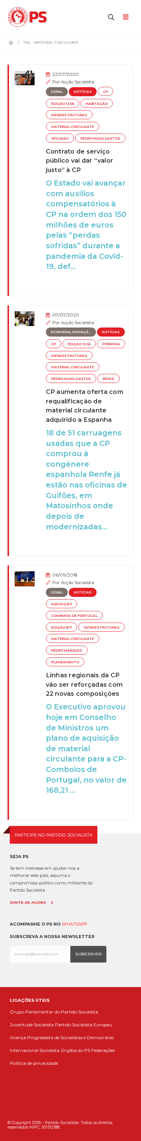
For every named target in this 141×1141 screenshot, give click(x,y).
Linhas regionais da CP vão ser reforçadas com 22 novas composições (84, 684)
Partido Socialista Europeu (83, 1024)
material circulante (72, 127)
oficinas (60, 138)
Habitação (97, 104)
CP (105, 92)
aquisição (61, 604)
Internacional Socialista (34, 1050)
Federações (103, 1050)
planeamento (65, 662)
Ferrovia (111, 344)
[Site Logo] (29, 17)
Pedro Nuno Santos (100, 138)
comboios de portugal (74, 616)
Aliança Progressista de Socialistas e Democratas (62, 1037)
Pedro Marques (66, 650)
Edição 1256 (62, 104)
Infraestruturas (69, 115)
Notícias (83, 92)
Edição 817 (61, 627)
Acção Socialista (77, 82)
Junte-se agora (28, 902)
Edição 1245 (79, 344)
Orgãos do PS (75, 1050)
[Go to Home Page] (11, 42)
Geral (57, 92)
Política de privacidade (34, 1063)
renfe (108, 379)
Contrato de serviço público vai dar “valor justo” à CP (80, 161)
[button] (111, 17)
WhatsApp (74, 924)
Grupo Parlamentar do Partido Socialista (54, 1012)
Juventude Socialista (32, 1024)
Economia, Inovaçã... (71, 332)
